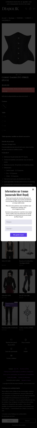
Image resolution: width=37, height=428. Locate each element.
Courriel (9, 228)
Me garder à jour (18, 235)
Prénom (8, 222)
